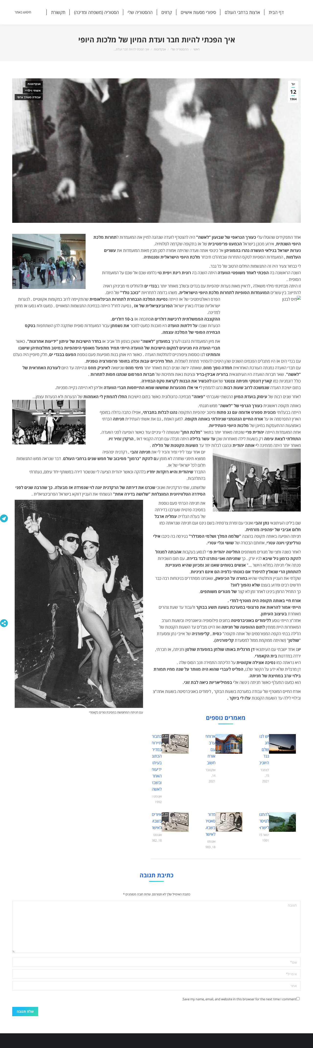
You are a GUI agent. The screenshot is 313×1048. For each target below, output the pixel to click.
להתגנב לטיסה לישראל (262, 820)
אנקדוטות (34, 84)
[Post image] (282, 744)
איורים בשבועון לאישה (155, 820)
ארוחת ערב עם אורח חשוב (210, 749)
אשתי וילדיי (33, 90)
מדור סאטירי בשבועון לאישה (209, 824)
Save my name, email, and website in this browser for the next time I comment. (239, 999)
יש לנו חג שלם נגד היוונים (263, 749)
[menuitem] (276, 12)
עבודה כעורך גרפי (29, 97)
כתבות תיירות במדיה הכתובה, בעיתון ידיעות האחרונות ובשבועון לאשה (154, 762)
